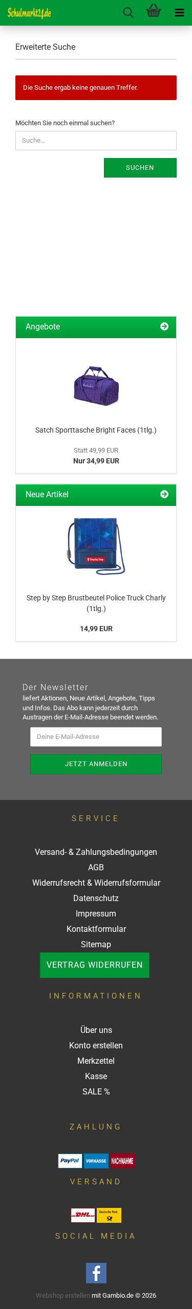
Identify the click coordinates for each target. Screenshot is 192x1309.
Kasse (96, 1076)
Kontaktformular (96, 929)
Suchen (140, 167)
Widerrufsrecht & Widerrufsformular (96, 883)
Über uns (96, 1030)
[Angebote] (164, 327)
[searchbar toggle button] (128, 13)
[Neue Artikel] (164, 495)
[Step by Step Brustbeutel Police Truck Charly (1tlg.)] (96, 547)
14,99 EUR (96, 628)
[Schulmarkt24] (25, 13)
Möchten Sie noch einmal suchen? (65, 123)
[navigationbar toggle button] (179, 13)
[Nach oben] (171, 1293)
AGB (96, 867)
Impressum (96, 914)
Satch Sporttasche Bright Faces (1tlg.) (96, 430)
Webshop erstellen (63, 1295)
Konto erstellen (96, 1045)
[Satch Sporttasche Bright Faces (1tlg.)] (96, 379)
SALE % (96, 1092)
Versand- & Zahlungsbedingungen (96, 852)
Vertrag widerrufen (95, 965)
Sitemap (96, 944)
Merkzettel (96, 1061)
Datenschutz (96, 898)
